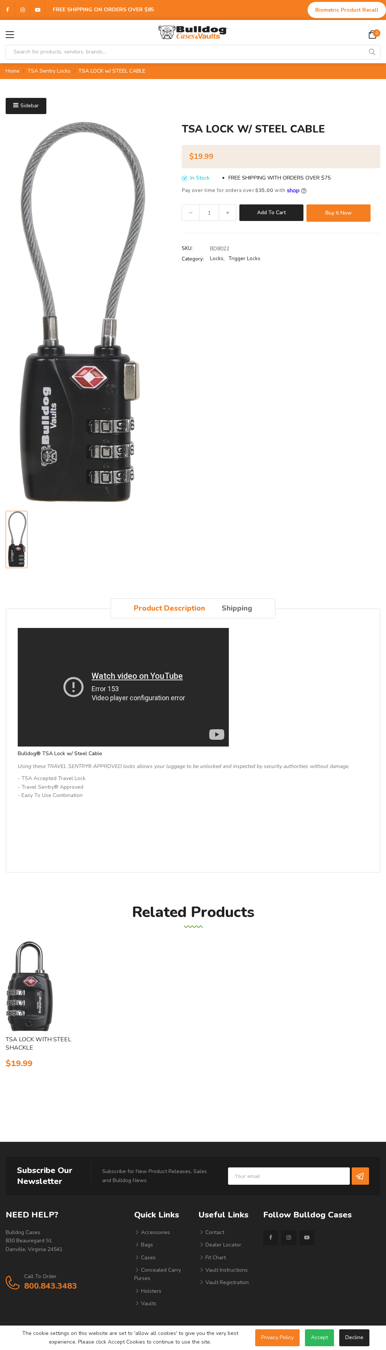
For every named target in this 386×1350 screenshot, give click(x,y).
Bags (146, 1244)
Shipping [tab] (237, 608)
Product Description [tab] (169, 608)
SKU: (187, 248)
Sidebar (29, 105)
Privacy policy (277, 1337)
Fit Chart (215, 1257)
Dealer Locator (222, 1244)
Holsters (150, 1291)
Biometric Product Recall (346, 10)
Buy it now (338, 212)
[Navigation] (10, 34)
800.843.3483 (50, 1286)
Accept (319, 1337)
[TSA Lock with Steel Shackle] (48, 986)
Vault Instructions (226, 1270)
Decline (354, 1337)
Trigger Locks (244, 258)
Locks (217, 258)
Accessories (154, 1232)
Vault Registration (226, 1282)
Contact (214, 1232)
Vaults (147, 1303)
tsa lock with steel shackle (38, 1043)
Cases (147, 1257)
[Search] (372, 52)
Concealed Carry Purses (157, 1274)
